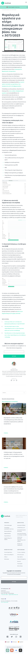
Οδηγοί (5, 556)
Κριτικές (19, 561)
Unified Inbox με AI (21, 527)
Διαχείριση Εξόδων (21, 525)
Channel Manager (8, 525)
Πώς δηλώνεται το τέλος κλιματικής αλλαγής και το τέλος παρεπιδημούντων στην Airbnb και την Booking (15, 335)
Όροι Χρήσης (20, 556)
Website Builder (7, 533)
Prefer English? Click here (14, 7)
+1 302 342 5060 (4, 594)
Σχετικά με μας (20, 554)
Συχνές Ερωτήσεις (8, 552)
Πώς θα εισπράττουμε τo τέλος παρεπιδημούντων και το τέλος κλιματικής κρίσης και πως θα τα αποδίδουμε (14, 328)
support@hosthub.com (13, 594)
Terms (21, 517)
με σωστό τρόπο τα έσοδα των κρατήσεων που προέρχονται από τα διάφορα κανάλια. (13, 84)
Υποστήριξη (19, 563)
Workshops (6, 559)
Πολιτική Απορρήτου (21, 559)
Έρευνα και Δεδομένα (8, 554)
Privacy (17, 517)
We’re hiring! (20, 566)
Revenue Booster (8, 531)
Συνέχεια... (6, 433)
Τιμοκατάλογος (7, 535)
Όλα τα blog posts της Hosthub (10, 401)
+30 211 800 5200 (4, 602)
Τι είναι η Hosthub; (21, 552)
